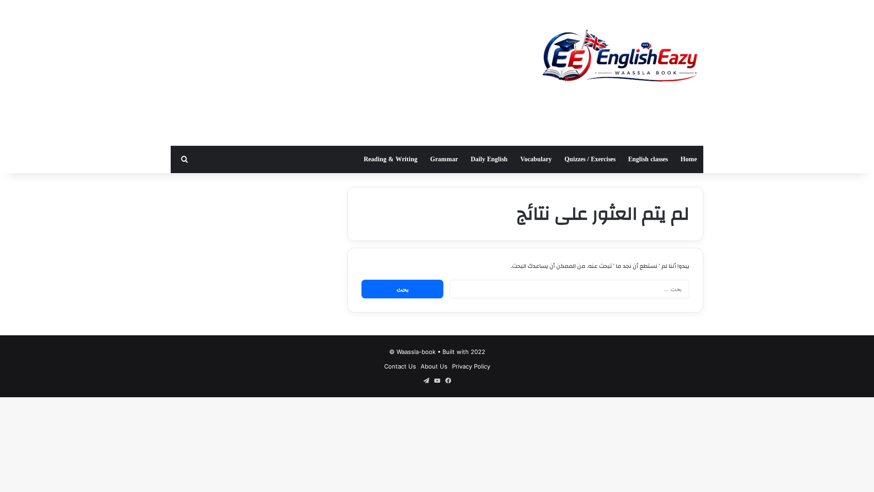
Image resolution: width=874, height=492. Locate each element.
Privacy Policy (471, 366)
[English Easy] (619, 58)
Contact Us (400, 366)
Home (689, 159)
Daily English (489, 159)
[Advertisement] (346, 73)
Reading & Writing (390, 159)
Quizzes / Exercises (589, 159)
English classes (648, 159)
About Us (434, 366)
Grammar (444, 159)
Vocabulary (536, 159)
